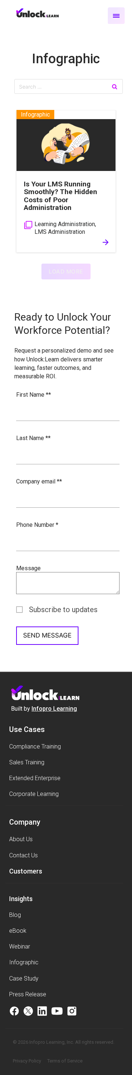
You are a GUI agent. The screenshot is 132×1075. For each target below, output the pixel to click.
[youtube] (57, 1012)
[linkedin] (42, 1012)
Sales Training (26, 762)
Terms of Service (64, 1061)
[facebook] (14, 1012)
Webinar (19, 946)
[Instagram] (72, 1012)
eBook (17, 930)
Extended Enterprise (34, 778)
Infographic (66, 59)
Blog (15, 914)
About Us (21, 839)
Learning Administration (64, 224)
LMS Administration (59, 231)
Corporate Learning (34, 793)
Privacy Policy (27, 1061)
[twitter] (28, 1012)
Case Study (23, 978)
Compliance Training (35, 746)
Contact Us (23, 855)
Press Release (27, 994)
